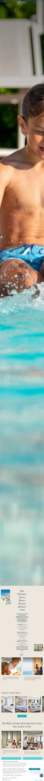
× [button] (42, 760)
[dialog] (22, 770)
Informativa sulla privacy (16, 773)
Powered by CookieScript (39, 780)
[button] (15, 779)
